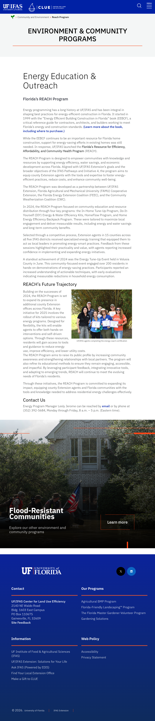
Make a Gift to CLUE (24, 679)
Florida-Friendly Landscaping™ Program (108, 607)
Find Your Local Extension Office (32, 673)
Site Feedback (21, 622)
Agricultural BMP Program (98, 601)
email (106, 406)
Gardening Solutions (94, 619)
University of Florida (34, 710)
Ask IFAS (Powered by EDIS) (30, 667)
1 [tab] (127, 545)
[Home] (13, 17)
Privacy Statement (93, 657)
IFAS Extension (61, 710)
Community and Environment (33, 17)
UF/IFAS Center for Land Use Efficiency (38, 601)
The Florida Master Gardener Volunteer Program (113, 613)
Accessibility (89, 652)
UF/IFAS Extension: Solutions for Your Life (39, 661)
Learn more (117, 522)
